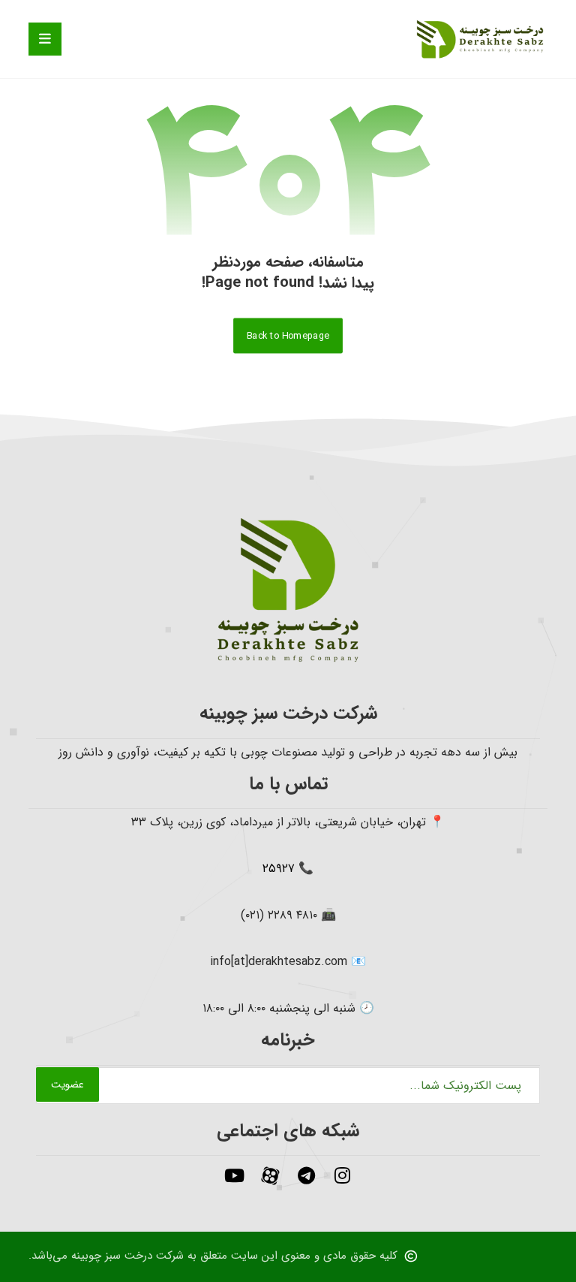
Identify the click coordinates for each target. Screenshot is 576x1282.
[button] (45, 39)
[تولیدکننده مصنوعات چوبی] (480, 39)
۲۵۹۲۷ (278, 868)
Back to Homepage (288, 335)
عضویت (67, 1084)
